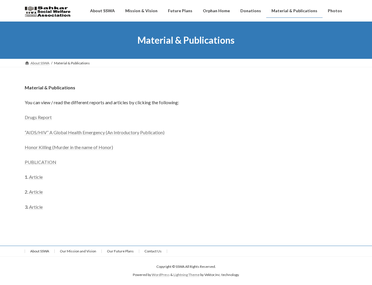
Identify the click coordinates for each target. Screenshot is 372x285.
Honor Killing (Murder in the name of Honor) (69, 147)
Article (36, 177)
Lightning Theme (187, 274)
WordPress (161, 274)
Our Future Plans (120, 251)
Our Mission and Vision (78, 251)
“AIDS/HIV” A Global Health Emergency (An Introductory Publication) (94, 132)
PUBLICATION (40, 162)
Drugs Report (38, 117)
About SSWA (39, 251)
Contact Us (153, 251)
